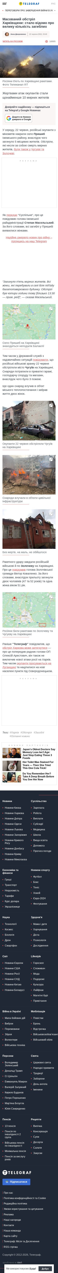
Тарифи (9, 896)
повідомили (40, 359)
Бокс (36, 882)
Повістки (38, 1018)
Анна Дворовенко (18, 34)
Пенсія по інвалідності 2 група (13, 1134)
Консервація (40, 1131)
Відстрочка (39, 1029)
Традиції (38, 1073)
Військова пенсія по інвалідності (14, 1144)
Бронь (36, 1023)
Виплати (38, 818)
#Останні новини (20, 736)
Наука (6, 917)
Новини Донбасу (14, 848)
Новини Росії (12, 973)
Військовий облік (42, 1039)
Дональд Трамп (14, 1070)
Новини (7, 801)
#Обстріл (26, 732)
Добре (45, 1268)
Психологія (39, 940)
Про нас (8, 1192)
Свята (34, 1056)
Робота (37, 813)
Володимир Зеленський (11, 1064)
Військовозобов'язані (45, 1034)
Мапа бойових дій (15, 1018)
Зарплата (38, 807)
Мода (36, 973)
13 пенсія (10, 1126)
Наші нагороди (12, 1220)
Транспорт (11, 885)
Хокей (36, 893)
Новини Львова (14, 829)
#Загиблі (39, 732)
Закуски (37, 1153)
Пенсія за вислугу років (15, 1158)
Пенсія (6, 1119)
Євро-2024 (39, 898)
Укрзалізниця (12, 906)
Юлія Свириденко (15, 1108)
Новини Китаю (13, 984)
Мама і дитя (40, 924)
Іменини (38, 1089)
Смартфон (11, 945)
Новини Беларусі (14, 990)
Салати (37, 1147)
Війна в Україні (11, 1011)
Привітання (40, 1001)
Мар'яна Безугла (14, 1103)
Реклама (9, 1214)
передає (11, 215)
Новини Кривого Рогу (14, 841)
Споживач (39, 968)
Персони (7, 1056)
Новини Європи (14, 963)
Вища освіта (40, 840)
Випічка (37, 1126)
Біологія (9, 935)
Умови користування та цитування (23, 1209)
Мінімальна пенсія (15, 1151)
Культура (38, 984)
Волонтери (11, 1039)
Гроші (8, 879)
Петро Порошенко (15, 1098)
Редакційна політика (15, 1203)
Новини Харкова (14, 813)
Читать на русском (12, 41)
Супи (36, 1136)
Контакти (9, 1225)
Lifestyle (36, 956)
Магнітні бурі (40, 995)
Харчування (40, 929)
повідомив (19, 569)
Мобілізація (38, 1011)
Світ (5, 956)
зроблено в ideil (12, 1263)
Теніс (36, 887)
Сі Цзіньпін (11, 1076)
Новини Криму (13, 854)
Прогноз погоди (42, 851)
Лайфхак (38, 990)
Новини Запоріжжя (16, 835)
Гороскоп (38, 963)
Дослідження (40, 945)
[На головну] (29, 3)
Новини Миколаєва (16, 859)
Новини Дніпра (13, 818)
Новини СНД (12, 979)
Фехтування (40, 903)
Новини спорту (40, 870)
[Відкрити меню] (4, 3)
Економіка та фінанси (10, 871)
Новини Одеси (13, 824)
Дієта (36, 935)
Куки (32, 1268)
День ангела (40, 1084)
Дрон (8, 940)
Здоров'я (36, 917)
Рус (53, 3)
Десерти (38, 1142)
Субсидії (38, 824)
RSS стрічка (11, 1247)
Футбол (37, 876)
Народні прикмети (43, 1068)
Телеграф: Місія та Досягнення (21, 1241)
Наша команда (12, 1230)
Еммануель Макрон (16, 1081)
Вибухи (9, 1023)
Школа (37, 835)
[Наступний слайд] (55, 11)
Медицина (39, 829)
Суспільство (39, 801)
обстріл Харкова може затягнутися (24, 647)
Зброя (8, 1034)
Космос (9, 929)
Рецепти (36, 1119)
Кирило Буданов (14, 1092)
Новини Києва (13, 807)
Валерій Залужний (15, 1087)
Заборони (39, 1078)
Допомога (39, 845)
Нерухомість (12, 890)
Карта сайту (10, 1236)
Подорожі (38, 979)
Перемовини (12, 1029)
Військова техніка (15, 1045)
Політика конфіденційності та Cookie (25, 1198)
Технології (11, 924)
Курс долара (12, 901)
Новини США (12, 968)
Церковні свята (42, 1062)
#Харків (14, 732)
